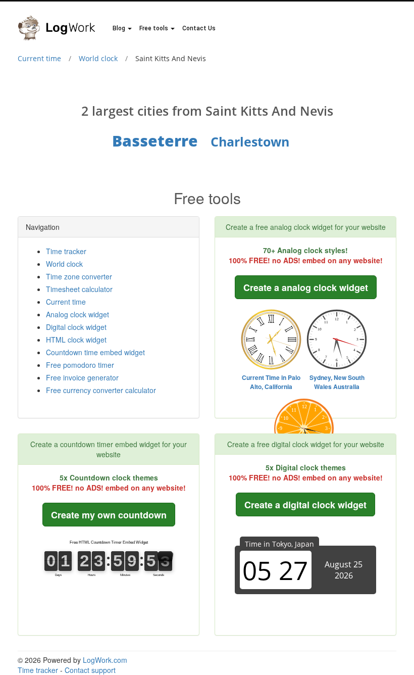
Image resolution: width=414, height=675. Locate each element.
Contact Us (199, 28)
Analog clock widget (77, 314)
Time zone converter (79, 276)
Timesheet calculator (79, 289)
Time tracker (66, 251)
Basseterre (155, 140)
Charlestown (250, 141)
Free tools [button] (154, 28)
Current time (39, 58)
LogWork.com (105, 660)
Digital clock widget (76, 327)
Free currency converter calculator (101, 390)
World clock (98, 58)
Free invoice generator (82, 377)
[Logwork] (60, 20)
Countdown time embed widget (95, 352)
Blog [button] (120, 28)
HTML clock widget (76, 339)
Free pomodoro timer (80, 365)
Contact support (90, 670)
